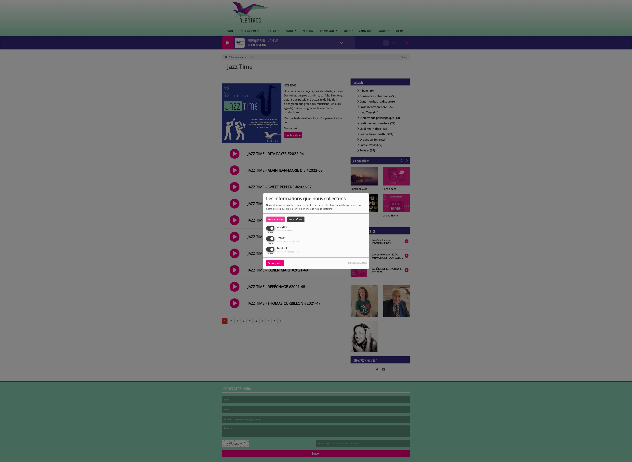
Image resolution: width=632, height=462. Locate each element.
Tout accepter (275, 219)
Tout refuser (296, 219)
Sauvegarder (275, 263)
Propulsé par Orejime (357, 262)
